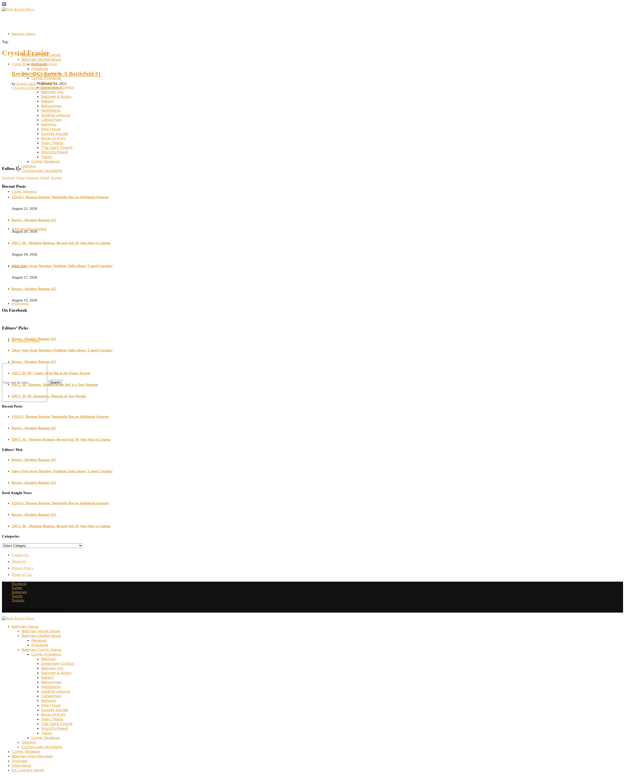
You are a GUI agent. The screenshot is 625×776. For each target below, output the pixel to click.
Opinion (28, 166)
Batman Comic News (41, 649)
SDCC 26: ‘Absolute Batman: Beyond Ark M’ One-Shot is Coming (61, 243)
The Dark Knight (57, 147)
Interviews (21, 765)
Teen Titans (52, 142)
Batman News (23, 34)
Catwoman (51, 119)
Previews (39, 68)
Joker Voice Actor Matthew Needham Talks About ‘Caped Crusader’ (62, 266)
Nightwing (51, 110)
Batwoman (51, 105)
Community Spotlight (41, 170)
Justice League (55, 115)
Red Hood (51, 129)
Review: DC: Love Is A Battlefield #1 (56, 74)
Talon (46, 156)
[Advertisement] (312, 128)
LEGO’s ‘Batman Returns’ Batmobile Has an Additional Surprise (60, 197)
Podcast (19, 760)
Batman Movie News (41, 631)
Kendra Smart (27, 84)
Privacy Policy (23, 568)
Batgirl (47, 101)
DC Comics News (28, 770)
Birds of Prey (53, 138)
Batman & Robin (56, 96)
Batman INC (52, 92)
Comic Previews (46, 78)
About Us (19, 561)
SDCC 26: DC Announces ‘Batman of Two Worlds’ (49, 396)
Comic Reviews (45, 161)
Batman (48, 659)
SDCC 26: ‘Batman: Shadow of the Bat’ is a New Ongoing (55, 385)
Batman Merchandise (32, 756)
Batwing (49, 124)
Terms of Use (22, 575)
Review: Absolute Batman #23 (34, 220)
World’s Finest (54, 152)
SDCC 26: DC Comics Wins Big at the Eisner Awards (51, 373)
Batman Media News (41, 59)
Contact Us (20, 555)
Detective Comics (57, 663)
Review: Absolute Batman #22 (34, 289)
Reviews (39, 640)
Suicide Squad (54, 133)
